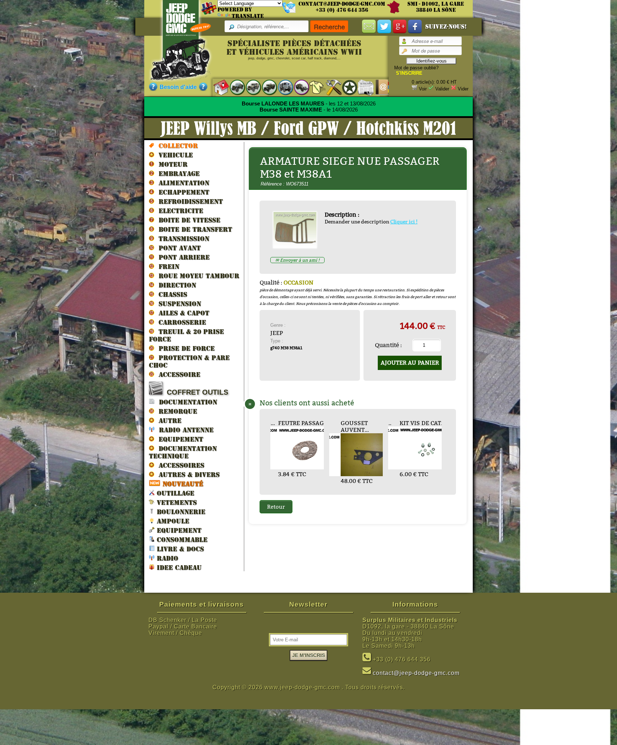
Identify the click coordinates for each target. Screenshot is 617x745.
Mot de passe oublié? (416, 67)
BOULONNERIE (180, 511)
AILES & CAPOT (181, 313)
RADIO (166, 558)
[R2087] (282, 87)
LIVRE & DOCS (179, 549)
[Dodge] (250, 87)
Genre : (278, 325)
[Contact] (378, 87)
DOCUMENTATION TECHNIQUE (183, 452)
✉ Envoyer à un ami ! (297, 260)
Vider (463, 89)
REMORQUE (175, 411)
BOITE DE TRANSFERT (193, 229)
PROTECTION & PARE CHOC (189, 361)
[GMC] (266, 87)
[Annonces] (362, 87)
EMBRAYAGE (177, 173)
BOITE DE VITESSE (187, 220)
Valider (442, 89)
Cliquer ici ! (403, 221)
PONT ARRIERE (182, 257)
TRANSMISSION (181, 238)
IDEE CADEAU (178, 567)
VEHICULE (173, 155)
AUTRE (167, 420)
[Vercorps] (314, 87)
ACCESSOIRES (179, 465)
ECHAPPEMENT (181, 192)
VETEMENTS (176, 502)
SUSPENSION (177, 303)
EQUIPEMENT (178, 439)
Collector (176, 145)
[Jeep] (234, 87)
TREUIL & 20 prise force (186, 335)
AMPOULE (172, 521)
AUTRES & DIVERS (187, 474)
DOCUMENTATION (186, 402)
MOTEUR (170, 164)
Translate (248, 16)
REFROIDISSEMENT (188, 201)
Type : (276, 341)
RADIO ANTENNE (184, 430)
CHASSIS (170, 294)
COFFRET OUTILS (195, 392)
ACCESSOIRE (177, 374)
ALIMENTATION (181, 183)
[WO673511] (298, 245)
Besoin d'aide (178, 87)
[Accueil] (218, 87)
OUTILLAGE (174, 493)
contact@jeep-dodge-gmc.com (342, 4)
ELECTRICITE (178, 210)
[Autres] (298, 87)
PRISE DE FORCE (184, 348)
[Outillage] (330, 87)
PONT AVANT (177, 248)
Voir (423, 89)
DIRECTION (175, 285)
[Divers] (346, 87)
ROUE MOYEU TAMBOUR (196, 275)
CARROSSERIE (180, 322)
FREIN (166, 266)
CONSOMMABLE (181, 539)
